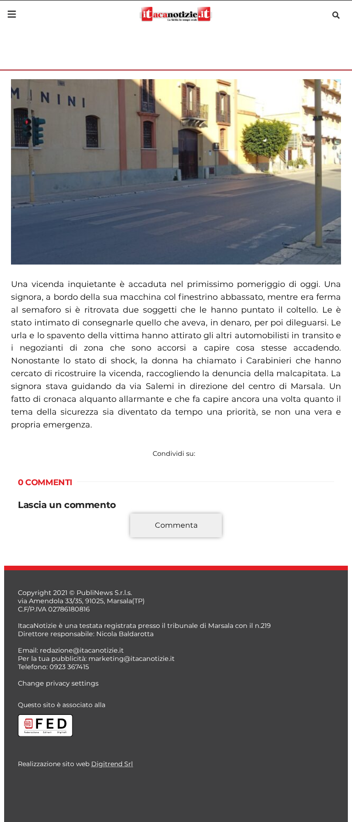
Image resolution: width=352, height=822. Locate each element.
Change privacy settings (58, 683)
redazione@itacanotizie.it (82, 650)
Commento (37, 530)
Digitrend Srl (112, 764)
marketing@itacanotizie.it (131, 658)
